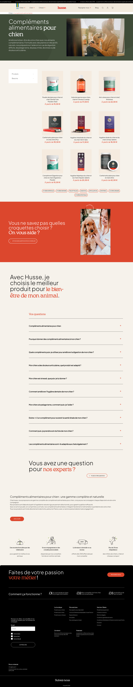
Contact (99, 625)
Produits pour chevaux (60, 615)
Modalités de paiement (103, 610)
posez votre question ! (97, 476)
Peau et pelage (73, 191)
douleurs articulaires (17, 50)
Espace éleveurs (73, 615)
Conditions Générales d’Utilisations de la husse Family (110, 620)
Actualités (72, 617)
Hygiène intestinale (81, 195)
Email (13, 625)
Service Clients (101, 607)
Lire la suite (17, 519)
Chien (11, 13)
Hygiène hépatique (48, 191)
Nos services (73, 607)
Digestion (83, 191)
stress (47, 48)
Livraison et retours (102, 612)
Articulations (93, 191)
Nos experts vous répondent (76, 610)
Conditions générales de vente (105, 617)
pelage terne (23, 48)
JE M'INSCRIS (23, 645)
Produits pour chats (59, 612)
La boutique (58, 607)
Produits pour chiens (59, 610)
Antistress (103, 191)
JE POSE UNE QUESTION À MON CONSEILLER (23, 241)
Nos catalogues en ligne (75, 620)
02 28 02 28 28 (12, 669)
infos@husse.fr (12, 667)
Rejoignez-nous (116, 574)
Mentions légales (101, 615)
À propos (99, 622)
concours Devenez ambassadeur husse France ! (81, 612)
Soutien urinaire (114, 191)
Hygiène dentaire (61, 191)
